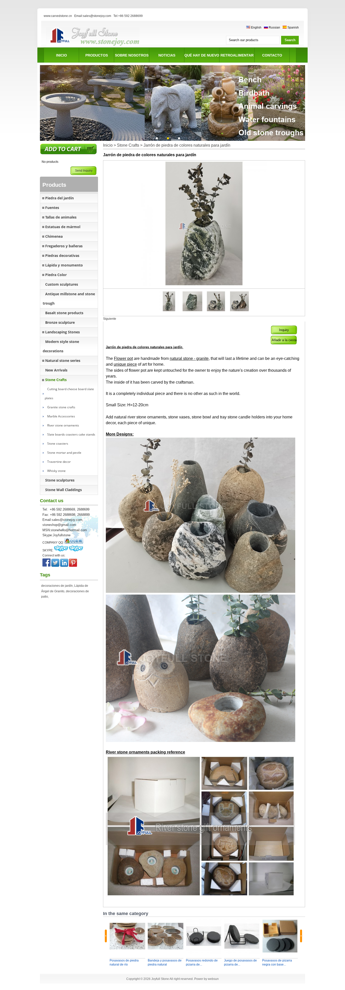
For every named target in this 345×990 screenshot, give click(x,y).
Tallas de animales (61, 217)
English (255, 27)
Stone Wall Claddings (63, 489)
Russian (274, 27)
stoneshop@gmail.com (59, 525)
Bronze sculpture (60, 322)
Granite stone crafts (61, 407)
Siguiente (109, 318)
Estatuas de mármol (62, 226)
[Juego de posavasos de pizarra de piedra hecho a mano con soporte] (242, 936)
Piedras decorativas (62, 255)
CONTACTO (272, 55)
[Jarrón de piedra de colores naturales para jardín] (192, 310)
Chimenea (54, 236)
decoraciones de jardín (57, 585)
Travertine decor (59, 462)
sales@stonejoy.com (67, 520)
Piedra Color (56, 274)
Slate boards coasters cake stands (71, 434)
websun (213, 979)
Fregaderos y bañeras (64, 246)
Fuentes (52, 207)
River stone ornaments (63, 425)
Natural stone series (62, 360)
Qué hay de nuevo (201, 55)
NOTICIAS (166, 55)
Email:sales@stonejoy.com (92, 16)
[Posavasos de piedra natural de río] (127, 936)
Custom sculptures (61, 284)
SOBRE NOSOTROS (132, 55)
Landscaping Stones (62, 332)
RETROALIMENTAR (237, 55)
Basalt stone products (64, 312)
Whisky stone (56, 471)
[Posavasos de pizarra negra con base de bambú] (280, 936)
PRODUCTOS (96, 55)
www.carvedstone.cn (58, 16)
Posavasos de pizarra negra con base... (277, 962)
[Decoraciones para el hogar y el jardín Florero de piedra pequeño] (169, 310)
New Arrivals (56, 370)
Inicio (108, 145)
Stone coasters (57, 443)
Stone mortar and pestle (64, 452)
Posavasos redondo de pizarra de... (202, 962)
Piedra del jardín (59, 198)
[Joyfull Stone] (92, 46)
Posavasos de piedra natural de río (124, 962)
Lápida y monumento (64, 265)
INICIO (61, 55)
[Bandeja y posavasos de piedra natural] (165, 936)
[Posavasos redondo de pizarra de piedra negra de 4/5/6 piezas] (203, 936)
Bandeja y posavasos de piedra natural (165, 962)
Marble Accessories (61, 416)
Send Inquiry (83, 170)
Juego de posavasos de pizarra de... (240, 962)
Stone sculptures (60, 480)
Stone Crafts (56, 379)
